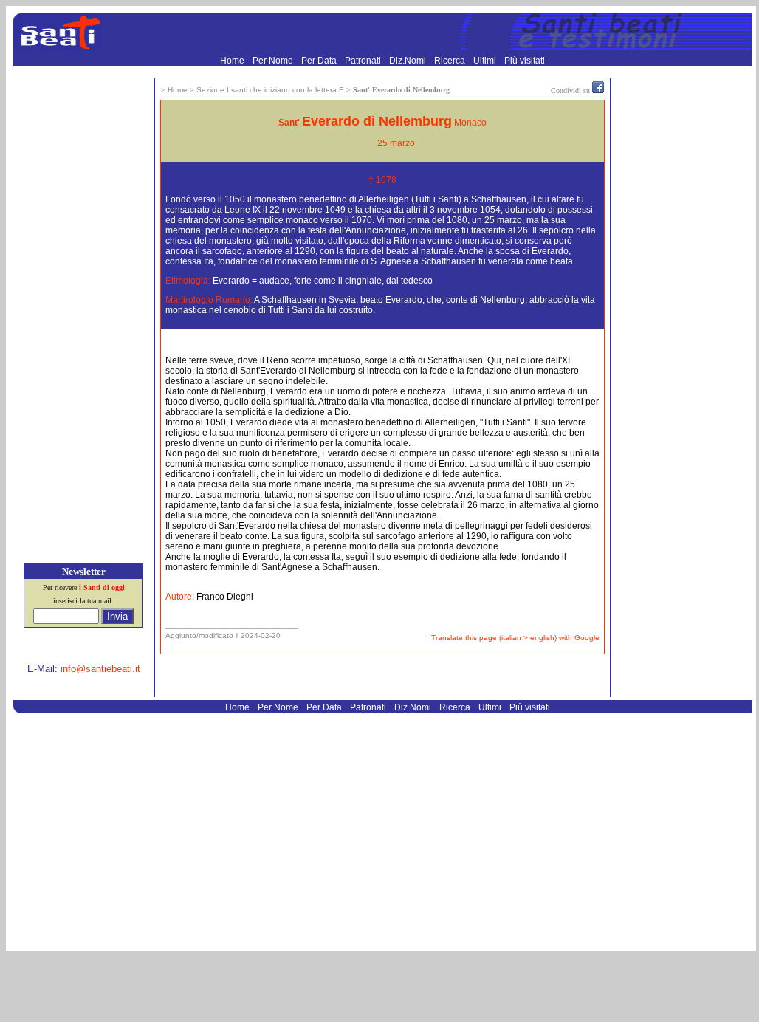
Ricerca (450, 60)
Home (233, 60)
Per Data (320, 60)
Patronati (364, 60)
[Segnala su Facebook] (598, 90)
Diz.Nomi (408, 60)
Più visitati (524, 60)
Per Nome (274, 60)
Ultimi (485, 60)
